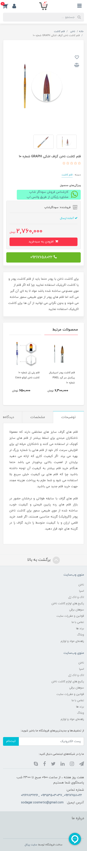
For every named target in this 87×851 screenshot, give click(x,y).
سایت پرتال (31, 845)
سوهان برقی (76, 610)
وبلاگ (80, 635)
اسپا (81, 591)
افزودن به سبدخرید (42, 242)
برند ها (80, 628)
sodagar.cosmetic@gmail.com (42, 802)
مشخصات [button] (37, 417)
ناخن (81, 585)
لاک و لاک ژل (76, 597)
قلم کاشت (67, 174)
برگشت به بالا (39, 560)
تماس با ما (78, 622)
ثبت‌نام (11, 741)
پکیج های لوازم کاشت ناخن (67, 603)
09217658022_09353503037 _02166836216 (51, 795)
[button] (7, 5)
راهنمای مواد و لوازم (72, 641)
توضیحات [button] (68, 417)
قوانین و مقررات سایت (70, 616)
